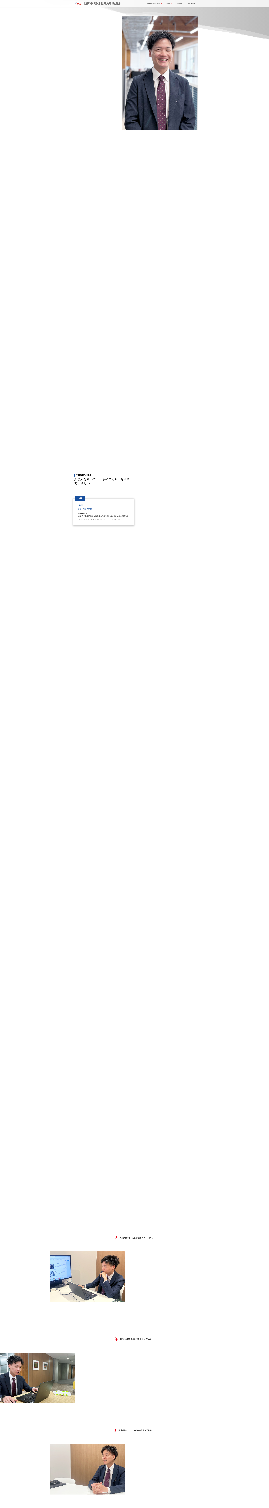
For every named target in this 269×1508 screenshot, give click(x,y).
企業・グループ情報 (153, 4)
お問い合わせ (191, 4)
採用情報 (179, 4)
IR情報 (168, 4)
